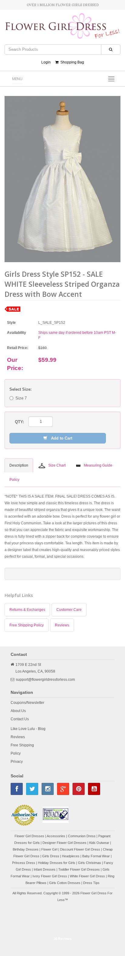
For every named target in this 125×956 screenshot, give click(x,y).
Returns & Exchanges (27, 610)
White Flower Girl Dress (87, 876)
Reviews (62, 625)
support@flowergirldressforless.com (45, 679)
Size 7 (21, 398)
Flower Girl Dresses (29, 836)
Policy (16, 753)
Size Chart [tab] (57, 465)
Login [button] (46, 62)
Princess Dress (23, 863)
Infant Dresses (45, 869)
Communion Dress (82, 836)
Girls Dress (50, 856)
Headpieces (70, 856)
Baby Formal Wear (96, 856)
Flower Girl (49, 849)
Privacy (17, 761)
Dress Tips (91, 883)
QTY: (19, 422)
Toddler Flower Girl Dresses (79, 869)
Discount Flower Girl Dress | (81, 849)
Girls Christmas (89, 863)
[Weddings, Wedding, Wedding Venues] (62, 918)
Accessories (56, 836)
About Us (18, 711)
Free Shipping (22, 745)
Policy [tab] (14, 480)
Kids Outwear (99, 843)
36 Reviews (63, 939)
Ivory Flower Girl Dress (49, 876)
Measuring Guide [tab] (98, 465)
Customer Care (69, 610)
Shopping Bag (71, 62)
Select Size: (20, 389)
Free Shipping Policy (26, 625)
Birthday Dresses (26, 849)
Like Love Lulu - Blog (28, 729)
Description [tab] (18, 465)
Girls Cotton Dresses (64, 883)
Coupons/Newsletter (27, 703)
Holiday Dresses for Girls (56, 863)
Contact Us (20, 719)
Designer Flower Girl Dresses (64, 843)
